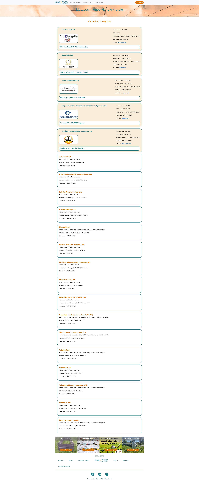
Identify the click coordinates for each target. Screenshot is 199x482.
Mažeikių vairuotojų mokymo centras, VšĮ (74, 262)
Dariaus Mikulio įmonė (67, 209)
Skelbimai (92, 2)
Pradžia (72, 2)
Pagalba (116, 460)
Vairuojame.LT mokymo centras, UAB (73, 385)
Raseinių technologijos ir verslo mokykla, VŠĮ (76, 315)
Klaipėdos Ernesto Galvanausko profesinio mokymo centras (84, 106)
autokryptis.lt (122, 42)
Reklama (70, 460)
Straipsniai (100, 2)
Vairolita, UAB (64, 350)
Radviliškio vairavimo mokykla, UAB (72, 297)
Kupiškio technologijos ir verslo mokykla (77, 131)
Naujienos (85, 2)
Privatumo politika (83, 460)
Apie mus (78, 2)
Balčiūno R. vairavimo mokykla (70, 192)
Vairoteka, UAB (65, 367)
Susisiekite (139, 2)
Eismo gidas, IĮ (64, 227)
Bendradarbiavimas (64, 466)
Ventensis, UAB (65, 403)
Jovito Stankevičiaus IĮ (70, 80)
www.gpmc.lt (125, 118)
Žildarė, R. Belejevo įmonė (69, 420)
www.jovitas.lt (125, 93)
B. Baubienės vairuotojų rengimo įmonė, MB (75, 174)
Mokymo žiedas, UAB (67, 280)
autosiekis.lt (122, 67)
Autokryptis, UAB (68, 30)
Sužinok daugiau (65, 450)
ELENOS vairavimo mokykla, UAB (71, 245)
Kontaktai (61, 460)
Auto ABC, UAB (65, 157)
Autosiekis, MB (67, 55)
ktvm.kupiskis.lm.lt (127, 143)
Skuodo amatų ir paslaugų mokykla (72, 332)
